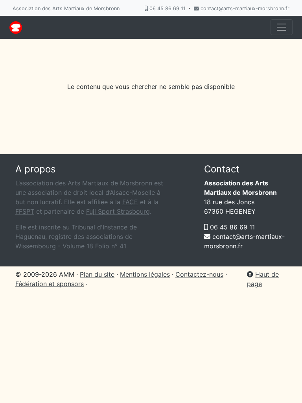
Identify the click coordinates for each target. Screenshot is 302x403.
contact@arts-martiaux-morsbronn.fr (244, 8)
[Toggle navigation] (282, 27)
